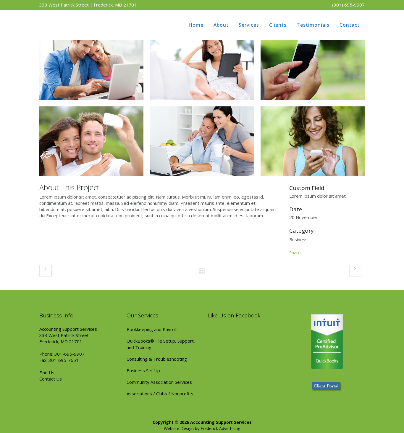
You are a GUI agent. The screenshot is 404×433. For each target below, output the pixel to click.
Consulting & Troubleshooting (157, 359)
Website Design (179, 428)
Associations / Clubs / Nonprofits (160, 394)
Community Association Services (159, 382)
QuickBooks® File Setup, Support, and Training (161, 344)
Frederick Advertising (220, 428)
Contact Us (50, 379)
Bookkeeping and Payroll (152, 329)
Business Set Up (143, 370)
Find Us (46, 373)
